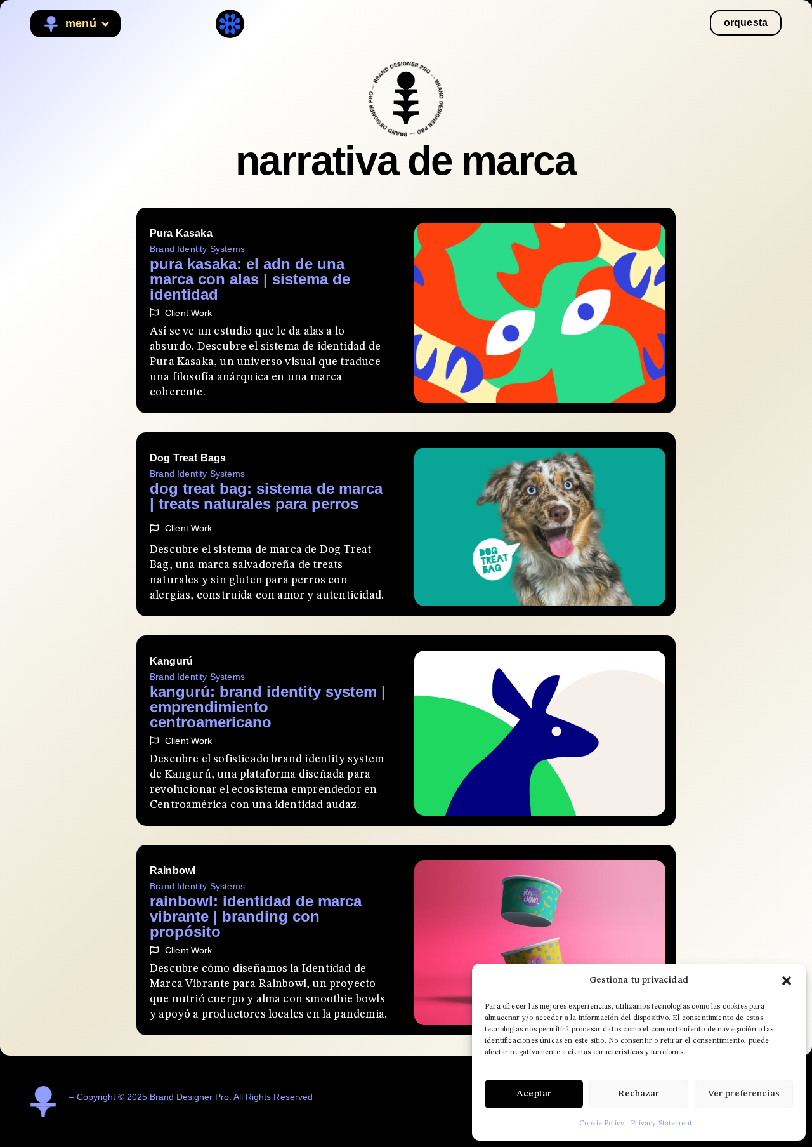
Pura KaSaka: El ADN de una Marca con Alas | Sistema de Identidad (250, 279)
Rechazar (638, 1094)
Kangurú (171, 661)
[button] (786, 980)
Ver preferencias (744, 1094)
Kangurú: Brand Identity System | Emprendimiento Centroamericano (268, 707)
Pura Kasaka (181, 233)
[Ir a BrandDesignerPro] (406, 99)
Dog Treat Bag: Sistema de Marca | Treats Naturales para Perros (266, 496)
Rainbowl (172, 870)
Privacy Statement (661, 1123)
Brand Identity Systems (197, 249)
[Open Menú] (105, 23)
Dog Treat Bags (188, 458)
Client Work (189, 313)
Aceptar (533, 1094)
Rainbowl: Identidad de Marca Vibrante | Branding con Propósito (256, 916)
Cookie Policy (601, 1123)
